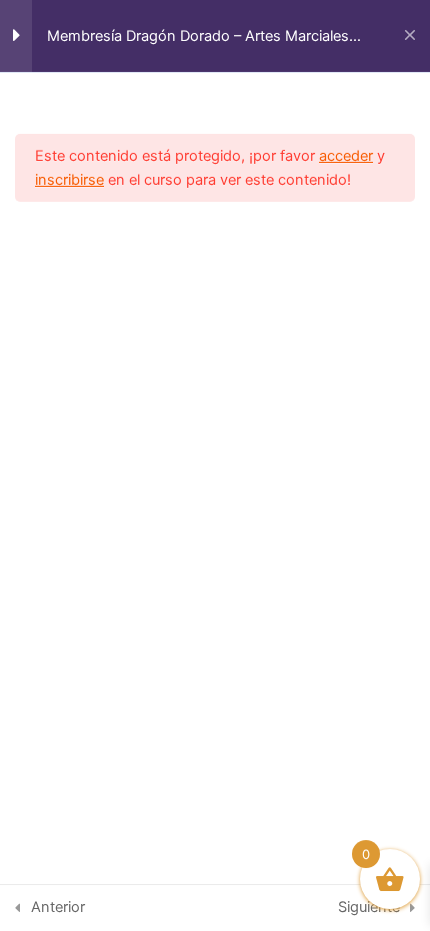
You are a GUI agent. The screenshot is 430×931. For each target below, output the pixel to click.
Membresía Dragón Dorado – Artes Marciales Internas (198, 36)
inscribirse (69, 180)
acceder (346, 156)
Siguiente (369, 907)
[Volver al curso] (409, 36)
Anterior (58, 907)
